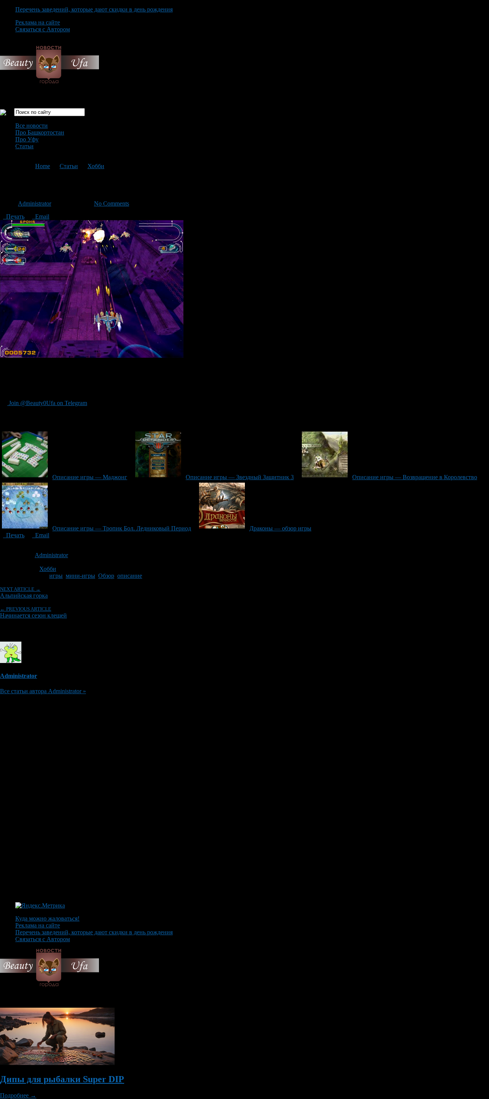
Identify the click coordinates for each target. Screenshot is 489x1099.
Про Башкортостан (39, 132)
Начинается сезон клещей (33, 612)
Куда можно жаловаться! (47, 918)
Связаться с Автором (42, 29)
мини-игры (80, 575)
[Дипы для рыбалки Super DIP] (57, 1063)
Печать (13, 216)
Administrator (34, 203)
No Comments (111, 203)
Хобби (95, 166)
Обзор (106, 575)
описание (129, 575)
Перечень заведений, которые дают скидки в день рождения (94, 9)
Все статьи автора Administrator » (43, 691)
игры (56, 575)
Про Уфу (27, 139)
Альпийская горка (24, 592)
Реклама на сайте (37, 22)
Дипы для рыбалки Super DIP (62, 1079)
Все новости (31, 125)
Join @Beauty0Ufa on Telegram (47, 403)
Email (40, 216)
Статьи (24, 146)
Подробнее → (18, 1095)
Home (42, 166)
